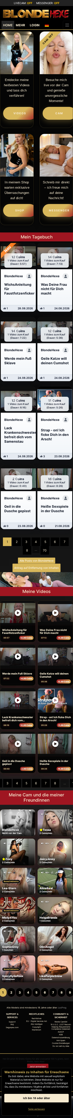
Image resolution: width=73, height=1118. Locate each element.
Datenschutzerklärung (61, 1037)
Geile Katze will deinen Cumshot (54, 675)
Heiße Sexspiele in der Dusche (54, 762)
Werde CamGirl (61, 1022)
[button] (47, 25)
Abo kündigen (36, 1024)
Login (35, 25)
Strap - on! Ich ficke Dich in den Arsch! (55, 719)
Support (12, 1022)
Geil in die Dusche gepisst (13, 762)
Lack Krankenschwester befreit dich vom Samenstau (17, 719)
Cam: (48, 39)
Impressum (36, 1030)
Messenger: (47, 3)
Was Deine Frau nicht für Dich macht (53, 631)
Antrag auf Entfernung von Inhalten (36, 567)
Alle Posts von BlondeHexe (37, 560)
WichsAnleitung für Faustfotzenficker (14, 631)
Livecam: (23, 3)
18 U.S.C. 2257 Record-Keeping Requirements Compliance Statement (61, 1026)
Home (8, 25)
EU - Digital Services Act (36, 1021)
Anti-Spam (60, 1040)
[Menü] (67, 25)
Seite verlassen (36, 1108)
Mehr (20, 25)
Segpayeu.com (12, 1027)
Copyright (36, 1027)
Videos (19, 113)
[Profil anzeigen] (29, 276)
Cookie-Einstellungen (61, 1043)
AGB (61, 1035)
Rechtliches (36, 1018)
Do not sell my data (61, 1046)
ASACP (61, 1032)
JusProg (62, 1007)
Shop (19, 210)
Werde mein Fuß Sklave (17, 673)
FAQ (12, 1024)
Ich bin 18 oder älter (36, 1098)
